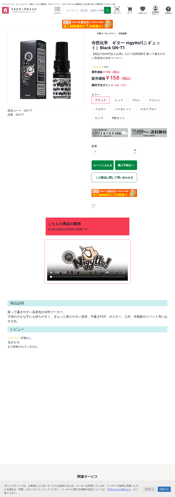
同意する (164, 489)
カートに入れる (102, 165)
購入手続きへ (126, 165)
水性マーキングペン (106, 33)
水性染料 (123, 33)
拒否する (149, 489)
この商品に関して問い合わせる (114, 177)
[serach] (107, 10)
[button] (87, 25)
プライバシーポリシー (119, 489)
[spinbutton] (114, 151)
